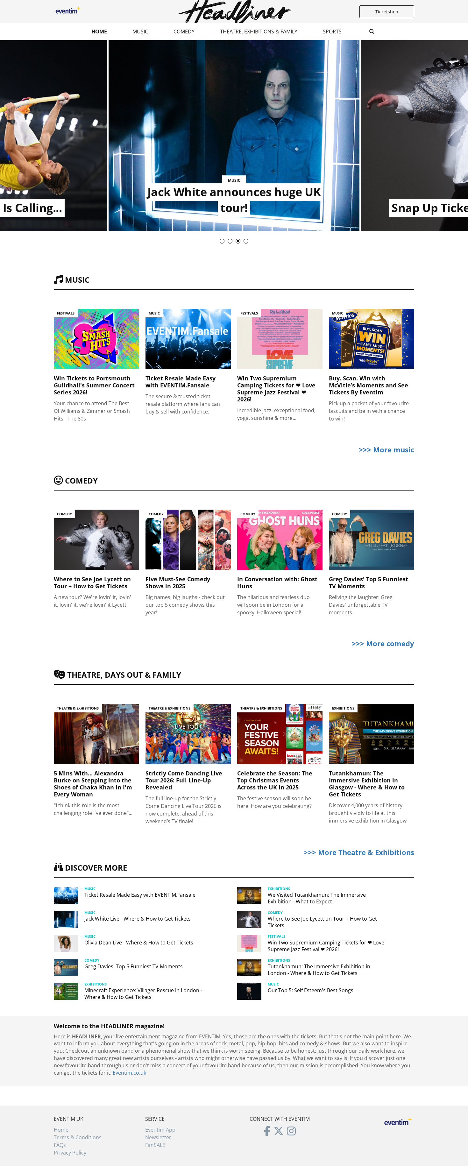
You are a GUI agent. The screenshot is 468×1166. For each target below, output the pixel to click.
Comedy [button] (184, 31)
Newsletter (158, 1137)
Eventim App (160, 1129)
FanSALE (155, 1144)
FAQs (60, 1144)
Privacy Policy (70, 1152)
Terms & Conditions (78, 1137)
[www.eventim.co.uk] (398, 1120)
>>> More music (386, 449)
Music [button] (140, 31)
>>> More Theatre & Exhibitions (359, 852)
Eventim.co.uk (129, 1072)
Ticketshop (386, 12)
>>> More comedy (383, 643)
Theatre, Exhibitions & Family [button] (258, 31)
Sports (332, 31)
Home (99, 31)
